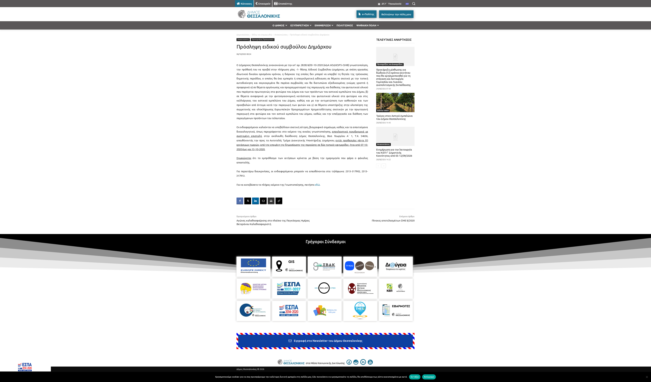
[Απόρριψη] (646, 377)
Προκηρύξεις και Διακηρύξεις (390, 64)
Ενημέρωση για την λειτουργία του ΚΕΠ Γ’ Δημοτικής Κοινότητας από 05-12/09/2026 (394, 152)
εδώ (317, 184)
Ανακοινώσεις (281, 35)
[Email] (263, 201)
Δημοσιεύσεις (243, 35)
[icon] (349, 363)
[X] (247, 201)
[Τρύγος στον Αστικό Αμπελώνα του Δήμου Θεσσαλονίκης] (395, 102)
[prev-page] (378, 166)
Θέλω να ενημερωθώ (262, 35)
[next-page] (384, 166)
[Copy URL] (278, 201)
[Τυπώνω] (271, 201)
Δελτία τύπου (383, 110)
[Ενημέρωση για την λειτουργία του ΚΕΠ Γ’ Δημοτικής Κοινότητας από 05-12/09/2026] (395, 136)
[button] (413, 3)
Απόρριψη (429, 377)
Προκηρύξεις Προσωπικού (262, 39)
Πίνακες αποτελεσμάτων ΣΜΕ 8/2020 (393, 220)
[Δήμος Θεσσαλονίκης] (262, 14)
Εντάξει (415, 377)
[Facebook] (239, 201)
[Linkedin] (255, 201)
